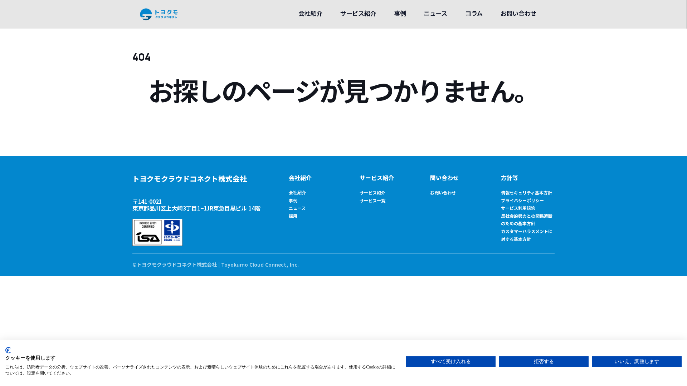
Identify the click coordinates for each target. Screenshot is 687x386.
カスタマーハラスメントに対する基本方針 (526, 235)
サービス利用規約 (518, 208)
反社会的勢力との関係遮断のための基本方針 (526, 220)
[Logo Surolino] (159, 14)
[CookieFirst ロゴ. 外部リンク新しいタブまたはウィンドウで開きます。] (8, 350)
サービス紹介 (377, 178)
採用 (293, 216)
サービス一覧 (372, 200)
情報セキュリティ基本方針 (526, 192)
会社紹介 (300, 178)
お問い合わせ (443, 192)
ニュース (297, 208)
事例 (293, 200)
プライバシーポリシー (522, 200)
